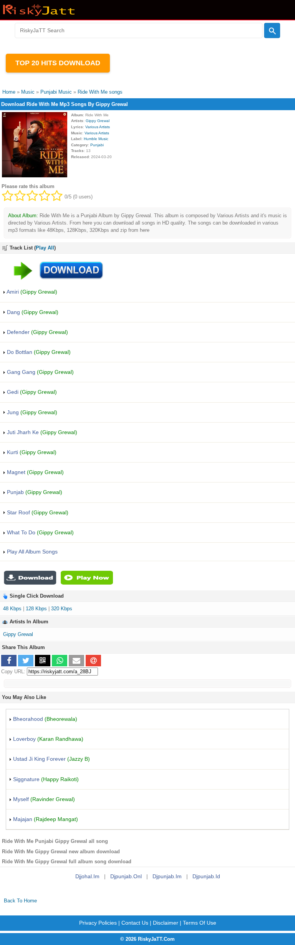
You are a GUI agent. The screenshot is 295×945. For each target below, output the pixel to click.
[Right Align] (272, 30)
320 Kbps (61, 608)
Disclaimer (165, 923)
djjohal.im (87, 876)
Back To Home (20, 901)
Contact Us (134, 923)
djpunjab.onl (126, 876)
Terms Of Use (199, 923)
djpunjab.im (167, 876)
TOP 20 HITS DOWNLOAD (57, 63)
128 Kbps (36, 608)
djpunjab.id (206, 876)
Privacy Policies (98, 923)
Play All (45, 248)
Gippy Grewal (97, 121)
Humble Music (96, 139)
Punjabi (97, 145)
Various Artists (97, 127)
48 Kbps (12, 608)
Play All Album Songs (31, 551)
